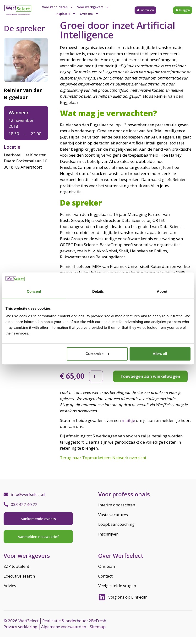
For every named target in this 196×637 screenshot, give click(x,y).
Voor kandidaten (55, 7)
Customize (94, 354)
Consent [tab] (34, 292)
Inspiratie (63, 13)
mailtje (128, 420)
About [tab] (162, 292)
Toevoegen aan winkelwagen (150, 376)
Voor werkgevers (90, 7)
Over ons (86, 13)
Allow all (160, 354)
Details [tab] (98, 292)
